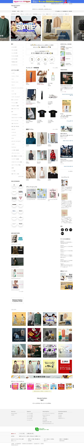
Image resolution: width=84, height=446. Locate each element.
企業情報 (12, 443)
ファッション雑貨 (14, 102)
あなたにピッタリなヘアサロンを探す (17, 439)
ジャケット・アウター (15, 76)
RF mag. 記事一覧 (70, 121)
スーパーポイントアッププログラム (48, 413)
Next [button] (73, 28)
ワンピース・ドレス (15, 82)
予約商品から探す (14, 61)
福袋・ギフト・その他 (15, 173)
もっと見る (21, 291)
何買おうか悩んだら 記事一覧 (68, 140)
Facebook (60, 415)
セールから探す (14, 47)
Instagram (60, 416)
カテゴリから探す (14, 58)
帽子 (12, 111)
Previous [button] (11, 28)
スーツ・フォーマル (15, 120)
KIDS (22, 11)
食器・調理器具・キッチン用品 (17, 156)
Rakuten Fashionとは (46, 415)
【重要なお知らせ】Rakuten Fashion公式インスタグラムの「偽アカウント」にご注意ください (66, 266)
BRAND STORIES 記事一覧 (68, 166)
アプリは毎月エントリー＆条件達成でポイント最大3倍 (63, 11)
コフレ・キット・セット (16, 153)
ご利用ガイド (45, 416)
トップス (13, 73)
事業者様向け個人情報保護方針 (27, 443)
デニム (44, 14)
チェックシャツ (61, 14)
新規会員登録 (60, 413)
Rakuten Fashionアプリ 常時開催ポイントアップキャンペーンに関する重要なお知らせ (66, 256)
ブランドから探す (14, 50)
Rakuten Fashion (20, 6)
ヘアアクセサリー (14, 114)
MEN (18, 11)
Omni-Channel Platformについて (48, 423)
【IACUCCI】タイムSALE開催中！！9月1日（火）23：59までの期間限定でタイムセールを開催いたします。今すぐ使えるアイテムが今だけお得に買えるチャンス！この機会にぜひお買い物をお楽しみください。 (66, 204)
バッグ (13, 90)
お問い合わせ (45, 418)
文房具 (13, 167)
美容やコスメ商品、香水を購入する (34, 439)
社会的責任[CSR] (36, 443)
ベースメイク (14, 132)
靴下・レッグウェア (15, 99)
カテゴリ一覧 (21, 176)
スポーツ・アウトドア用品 (16, 164)
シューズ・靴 (14, 93)
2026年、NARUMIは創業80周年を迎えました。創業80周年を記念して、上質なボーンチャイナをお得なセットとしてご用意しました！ (66, 189)
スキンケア (13, 129)
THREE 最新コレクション (37, 14)
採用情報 (42, 443)
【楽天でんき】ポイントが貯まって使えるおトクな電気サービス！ (30, 436)
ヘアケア (13, 144)
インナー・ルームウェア (16, 96)
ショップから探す (30, 415)
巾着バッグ (67, 14)
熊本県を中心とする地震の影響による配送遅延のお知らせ (42, 9)
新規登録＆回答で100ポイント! (56, 3)
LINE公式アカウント (61, 418)
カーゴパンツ (55, 14)
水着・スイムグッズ (15, 123)
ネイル (13, 138)
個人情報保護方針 (18, 443)
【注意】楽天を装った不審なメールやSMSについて (42, 391)
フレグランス (14, 147)
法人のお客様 (45, 420)
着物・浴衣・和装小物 (15, 126)
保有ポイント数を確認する (64, 439)
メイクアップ (14, 135)
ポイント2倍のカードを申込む (49, 439)
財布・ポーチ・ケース (15, 108)
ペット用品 (13, 170)
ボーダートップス (28, 14)
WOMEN (14, 11)
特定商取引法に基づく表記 (47, 421)
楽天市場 (70, 3)
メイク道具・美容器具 (15, 150)
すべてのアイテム (14, 64)
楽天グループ (65, 3)
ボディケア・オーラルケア (16, 141)
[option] (26, 28)
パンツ (13, 79)
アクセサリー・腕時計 (15, 105)
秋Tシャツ (22, 14)
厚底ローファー (48, 14)
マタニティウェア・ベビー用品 (17, 117)
